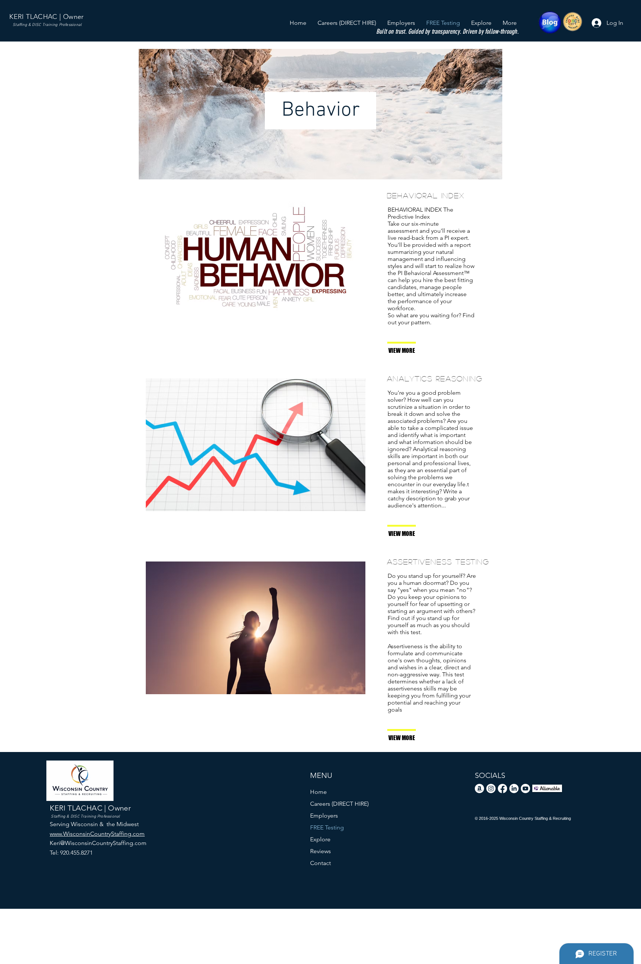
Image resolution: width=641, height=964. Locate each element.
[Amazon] (479, 788)
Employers (324, 815)
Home (318, 791)
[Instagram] (491, 788)
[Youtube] (525, 788)
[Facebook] (502, 788)
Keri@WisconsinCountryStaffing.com (98, 843)
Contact (320, 863)
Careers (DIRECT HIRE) (339, 803)
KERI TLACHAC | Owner (46, 17)
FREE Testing (327, 827)
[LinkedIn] (514, 788)
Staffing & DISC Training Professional (47, 25)
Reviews (320, 851)
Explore (320, 839)
